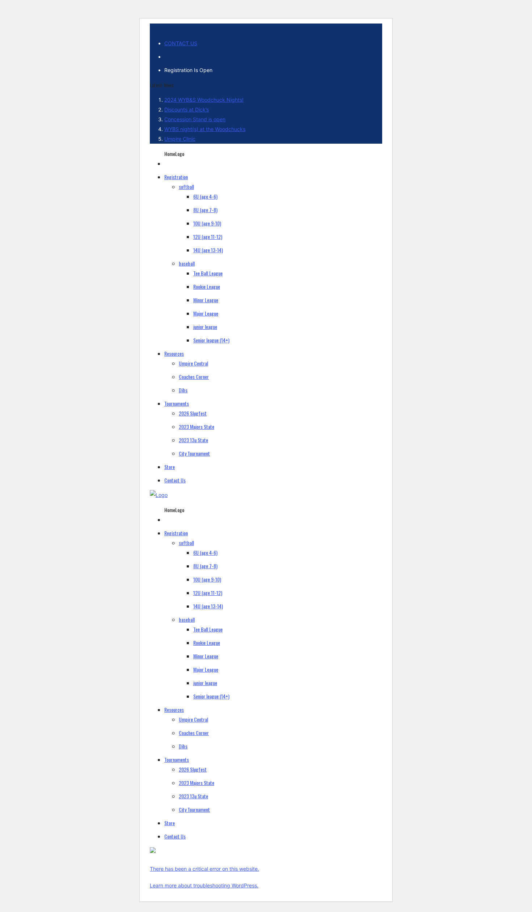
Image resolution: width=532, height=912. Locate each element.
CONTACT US (180, 43)
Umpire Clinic (179, 139)
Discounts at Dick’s (186, 109)
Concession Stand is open (194, 119)
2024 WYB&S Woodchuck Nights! (204, 100)
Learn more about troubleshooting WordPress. (204, 885)
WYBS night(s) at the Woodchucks (204, 129)
